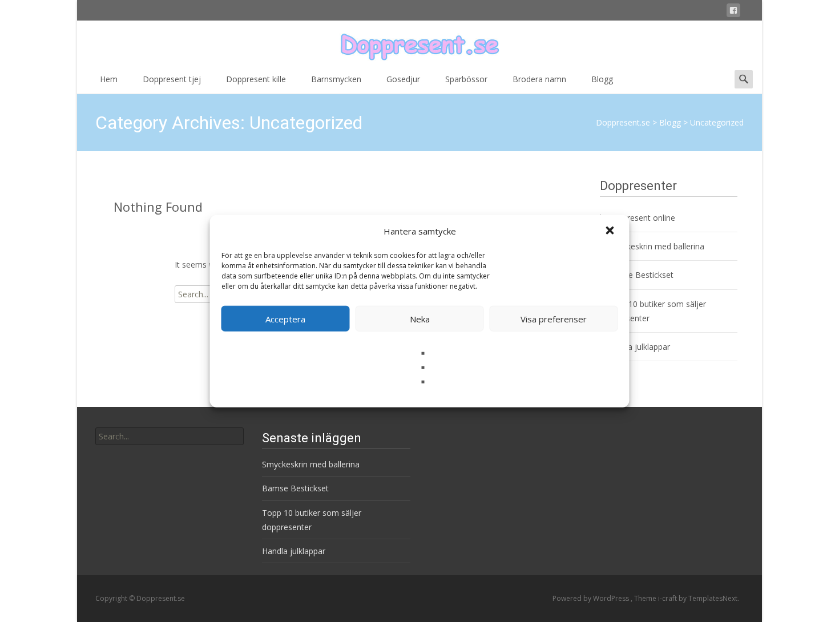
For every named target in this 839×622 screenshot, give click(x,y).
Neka (420, 318)
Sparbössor (466, 79)
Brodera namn (539, 79)
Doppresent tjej (172, 79)
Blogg (602, 79)
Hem (109, 79)
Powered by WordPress (591, 598)
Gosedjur (403, 79)
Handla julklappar (638, 346)
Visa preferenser (554, 318)
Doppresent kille (256, 79)
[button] (611, 231)
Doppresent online (641, 217)
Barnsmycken (336, 79)
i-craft (668, 598)
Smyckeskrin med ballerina (655, 246)
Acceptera (285, 318)
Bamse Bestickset (640, 274)
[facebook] (733, 12)
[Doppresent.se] (419, 43)
